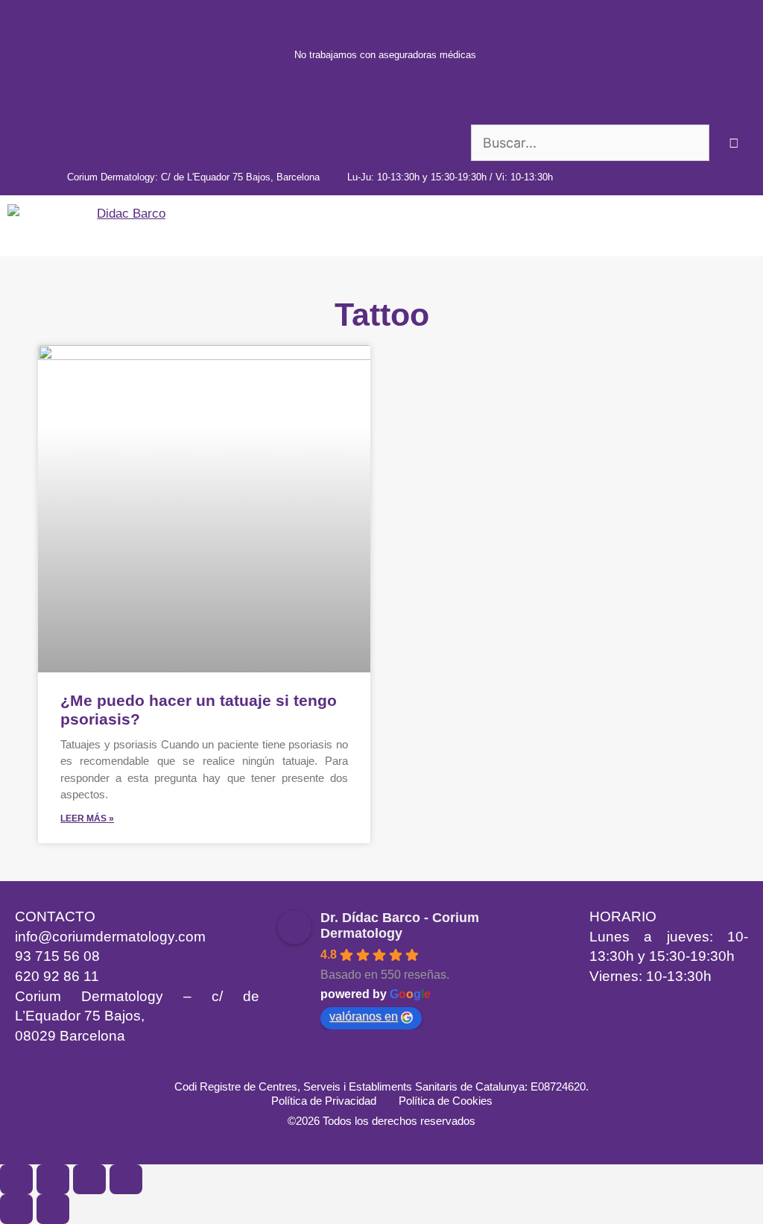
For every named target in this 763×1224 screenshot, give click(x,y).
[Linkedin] (26, 1064)
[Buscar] (734, 143)
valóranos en (363, 1016)
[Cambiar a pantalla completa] (53, 1179)
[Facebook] (149, 1064)
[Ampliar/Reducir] (16, 1179)
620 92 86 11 (57, 976)
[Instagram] (67, 1064)
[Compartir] (89, 1179)
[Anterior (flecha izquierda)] (16, 1209)
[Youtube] (108, 1064)
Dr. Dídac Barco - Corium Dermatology (399, 925)
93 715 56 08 (57, 956)
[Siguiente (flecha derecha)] (53, 1209)
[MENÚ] (740, 225)
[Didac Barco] (90, 225)
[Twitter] (190, 1064)
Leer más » (87, 818)
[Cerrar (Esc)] (126, 1179)
